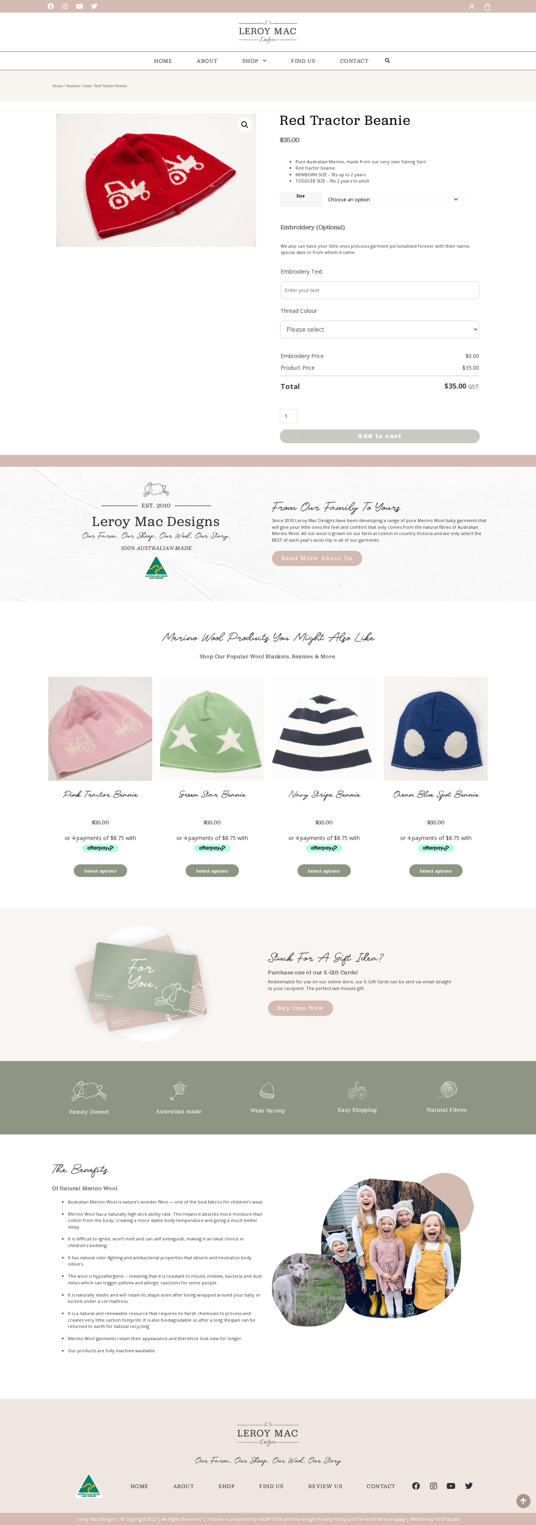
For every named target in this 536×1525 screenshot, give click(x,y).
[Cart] (486, 6)
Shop (250, 60)
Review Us (325, 1486)
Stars (87, 85)
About (207, 60)
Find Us (303, 60)
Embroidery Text (302, 271)
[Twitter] (94, 6)
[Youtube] (79, 6)
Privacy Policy (331, 1519)
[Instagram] (65, 6)
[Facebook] (50, 6)
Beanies (73, 85)
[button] (387, 60)
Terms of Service (375, 1519)
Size (300, 196)
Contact (354, 60)
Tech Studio (447, 1519)
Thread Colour (299, 310)
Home (163, 60)
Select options (100, 871)
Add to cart (379, 436)
